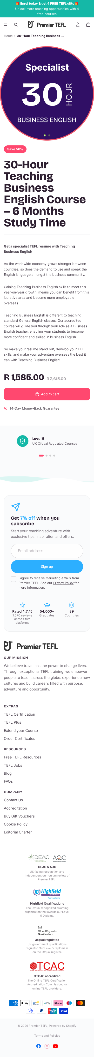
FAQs (8, 781)
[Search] (16, 24)
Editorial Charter (18, 832)
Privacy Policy (63, 583)
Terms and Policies (47, 1035)
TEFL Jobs (13, 765)
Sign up (47, 566)
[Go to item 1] (41, 456)
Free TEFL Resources (22, 757)
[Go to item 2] (46, 456)
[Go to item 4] (54, 456)
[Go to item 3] (50, 456)
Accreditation (15, 808)
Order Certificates (19, 738)
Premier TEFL (38, 1025)
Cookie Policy (15, 824)
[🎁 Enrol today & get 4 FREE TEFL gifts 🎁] (47, 8)
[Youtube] (55, 1046)
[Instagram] (47, 1046)
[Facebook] (38, 1046)
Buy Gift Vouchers (19, 816)
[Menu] (5, 24)
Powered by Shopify (62, 1025)
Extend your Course (21, 730)
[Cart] (88, 24)
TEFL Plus (12, 722)
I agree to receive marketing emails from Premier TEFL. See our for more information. (49, 582)
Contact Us (13, 800)
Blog (8, 773)
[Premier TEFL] (47, 646)
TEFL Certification (19, 714)
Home (8, 36)
